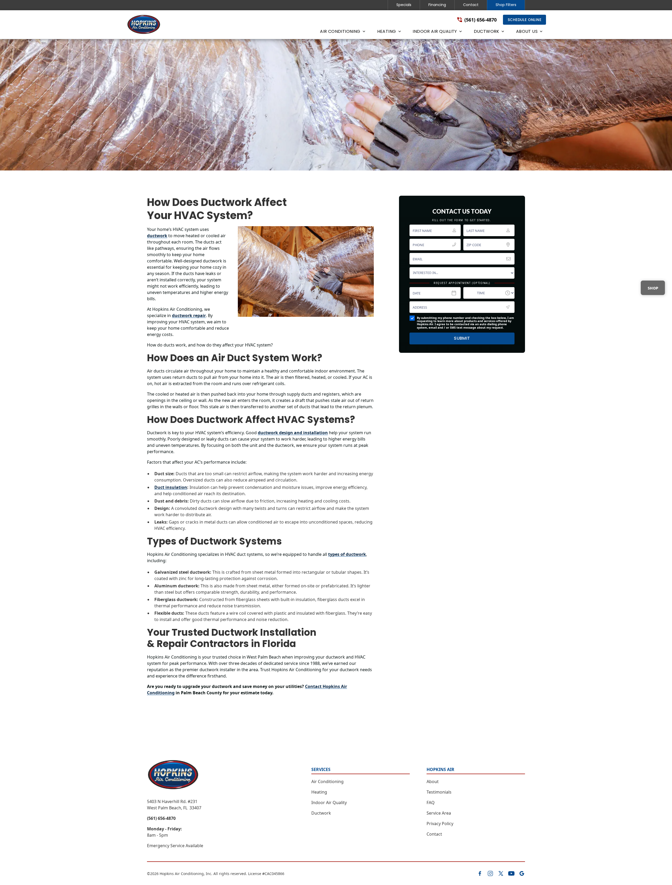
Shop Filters (506, 4)
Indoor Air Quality (329, 802)
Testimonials (439, 792)
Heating (319, 792)
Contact (471, 4)
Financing (437, 4)
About (433, 781)
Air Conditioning (327, 781)
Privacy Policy (440, 823)
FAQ (431, 802)
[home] (144, 24)
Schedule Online (524, 19)
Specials (403, 4)
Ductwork (321, 813)
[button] (342, 32)
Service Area (439, 813)
